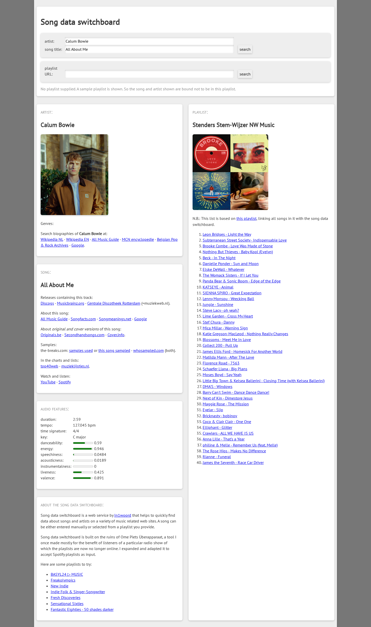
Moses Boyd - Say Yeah (222, 374)
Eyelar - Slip (213, 409)
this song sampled (114, 350)
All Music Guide (105, 239)
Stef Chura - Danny (218, 322)
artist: (49, 41)
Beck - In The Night (219, 257)
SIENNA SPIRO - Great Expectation (232, 292)
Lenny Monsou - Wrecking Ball (228, 298)
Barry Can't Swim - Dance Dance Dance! (236, 392)
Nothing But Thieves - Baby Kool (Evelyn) (238, 251)
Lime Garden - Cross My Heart (228, 316)
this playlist (246, 218)
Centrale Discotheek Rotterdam (113, 303)
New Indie (59, 585)
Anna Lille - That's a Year (224, 438)
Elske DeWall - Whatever (223, 269)
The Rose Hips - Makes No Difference (234, 450)
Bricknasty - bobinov (220, 415)
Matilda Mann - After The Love (228, 357)
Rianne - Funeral (217, 456)
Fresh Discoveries (66, 597)
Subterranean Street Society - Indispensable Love (245, 240)
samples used (81, 350)
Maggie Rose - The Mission (226, 403)
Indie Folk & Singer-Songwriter (78, 591)
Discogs (47, 303)
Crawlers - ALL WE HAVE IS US (228, 433)
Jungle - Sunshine (218, 304)
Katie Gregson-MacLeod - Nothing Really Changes (245, 333)
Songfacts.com (83, 318)
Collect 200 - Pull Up (220, 345)
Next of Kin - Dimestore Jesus (228, 398)
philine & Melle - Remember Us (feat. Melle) (240, 445)
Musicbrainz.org (70, 303)
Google (77, 245)
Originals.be (51, 334)
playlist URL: (51, 71)
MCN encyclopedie (138, 239)
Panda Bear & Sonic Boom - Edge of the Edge (242, 280)
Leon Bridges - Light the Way (227, 234)
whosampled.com (148, 350)
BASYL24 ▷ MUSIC (67, 574)
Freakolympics (63, 580)
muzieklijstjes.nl (75, 366)
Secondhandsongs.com (84, 334)
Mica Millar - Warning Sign (225, 327)
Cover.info (116, 334)
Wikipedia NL (52, 239)
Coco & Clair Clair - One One (227, 421)
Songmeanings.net (115, 318)
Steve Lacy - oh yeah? (221, 310)
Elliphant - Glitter (217, 427)
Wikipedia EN (77, 239)
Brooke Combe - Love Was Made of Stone (238, 245)
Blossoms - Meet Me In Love (227, 339)
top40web (49, 366)
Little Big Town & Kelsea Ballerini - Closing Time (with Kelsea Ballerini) (264, 380)
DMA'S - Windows (217, 386)
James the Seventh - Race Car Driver (233, 462)
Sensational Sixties (67, 603)
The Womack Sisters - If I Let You (230, 275)
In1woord (122, 515)
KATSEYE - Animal (218, 287)
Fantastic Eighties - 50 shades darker (82, 609)
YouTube (48, 381)
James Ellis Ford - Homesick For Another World (242, 351)
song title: (53, 49)
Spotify (65, 381)
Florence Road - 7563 (221, 362)
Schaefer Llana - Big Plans (225, 368)
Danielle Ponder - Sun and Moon (231, 263)
